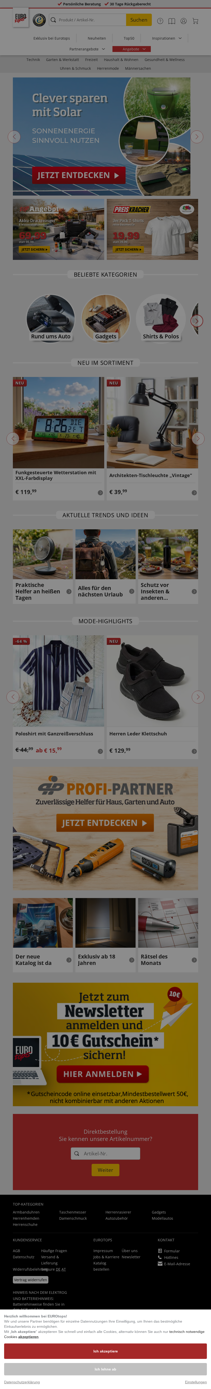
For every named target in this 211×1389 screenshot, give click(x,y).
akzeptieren (28, 1337)
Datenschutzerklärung (22, 1382)
